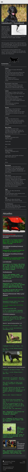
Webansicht (22, 462)
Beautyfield (8, 165)
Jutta (6, 189)
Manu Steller (8, 127)
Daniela (7, 107)
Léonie (7, 68)
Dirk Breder (8, 136)
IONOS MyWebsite (9, 468)
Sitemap (13, 461)
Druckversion (7, 461)
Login (24, 461)
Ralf (6, 198)
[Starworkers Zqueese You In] (14, 225)
